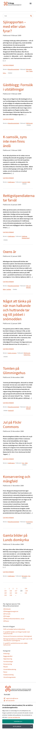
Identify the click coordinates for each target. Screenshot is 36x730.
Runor (7, 621)
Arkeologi (6, 653)
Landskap (8, 289)
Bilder (4, 289)
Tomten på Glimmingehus (14, 370)
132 (26, 593)
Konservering (29, 522)
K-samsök (24, 182)
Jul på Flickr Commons (12, 424)
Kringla (7, 616)
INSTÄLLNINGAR (17, 726)
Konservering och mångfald (16, 478)
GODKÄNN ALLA (18, 721)
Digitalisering (7, 659)
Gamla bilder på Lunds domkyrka (16, 537)
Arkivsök (8, 609)
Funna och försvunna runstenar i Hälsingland (17, 636)
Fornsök (7, 614)
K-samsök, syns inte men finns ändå (15, 141)
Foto (27, 71)
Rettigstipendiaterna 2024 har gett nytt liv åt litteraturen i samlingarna (17, 639)
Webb (28, 182)
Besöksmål (11, 410)
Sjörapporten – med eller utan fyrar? (14, 26)
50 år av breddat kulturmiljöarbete (14, 629)
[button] (30, 4)
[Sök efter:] (18, 16)
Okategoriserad (25, 238)
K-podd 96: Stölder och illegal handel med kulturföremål (16, 632)
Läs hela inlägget (8, 65)
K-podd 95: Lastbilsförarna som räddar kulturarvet (15, 644)
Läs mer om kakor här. (14, 717)
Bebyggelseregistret (11, 611)
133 (5, 595)
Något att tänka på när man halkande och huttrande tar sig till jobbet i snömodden (17, 310)
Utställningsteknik (9, 677)
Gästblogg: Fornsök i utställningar (18, 87)
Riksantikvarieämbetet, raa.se (14, 619)
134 (11, 595)
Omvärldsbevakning (9, 669)
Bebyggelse (29, 69)
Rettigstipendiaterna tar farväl (19, 197)
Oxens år (9, 251)
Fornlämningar (8, 661)
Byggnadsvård (7, 656)
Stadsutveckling (8, 675)
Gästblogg (24, 236)
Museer (5, 667)
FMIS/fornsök (29, 123)
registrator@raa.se (12, 698)
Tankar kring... (27, 355)
